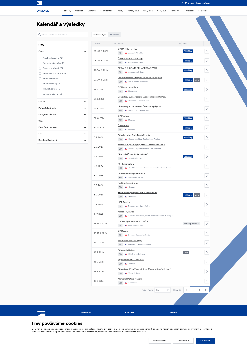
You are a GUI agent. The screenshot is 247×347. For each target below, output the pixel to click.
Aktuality (175, 11)
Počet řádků (147, 290)
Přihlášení (189, 11)
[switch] (40, 58)
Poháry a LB (133, 11)
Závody (67, 11)
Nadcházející (99, 34)
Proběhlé (114, 34)
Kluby (120, 11)
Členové (92, 11)
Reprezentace (107, 11)
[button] (62, 51)
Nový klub (162, 11)
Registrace (203, 11)
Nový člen (148, 11)
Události (79, 11)
